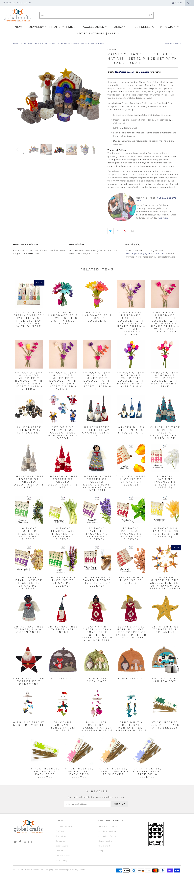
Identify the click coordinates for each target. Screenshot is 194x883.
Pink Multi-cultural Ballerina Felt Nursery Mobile (97, 704)
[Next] (100, 94)
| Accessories (93, 26)
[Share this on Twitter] (111, 231)
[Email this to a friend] (133, 231)
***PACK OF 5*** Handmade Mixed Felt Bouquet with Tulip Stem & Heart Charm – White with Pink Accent (165, 294)
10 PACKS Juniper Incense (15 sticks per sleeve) (28, 510)
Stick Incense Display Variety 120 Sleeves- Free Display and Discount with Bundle (28, 294)
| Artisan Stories (89, 33)
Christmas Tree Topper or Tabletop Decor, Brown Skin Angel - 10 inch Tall (97, 458)
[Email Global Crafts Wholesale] (30, 842)
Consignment (104, 846)
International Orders (107, 836)
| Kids (71, 26)
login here (144, 72)
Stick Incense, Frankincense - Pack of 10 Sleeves (147, 750)
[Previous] (18, 94)
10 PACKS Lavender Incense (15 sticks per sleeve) (97, 510)
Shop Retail (60, 851)
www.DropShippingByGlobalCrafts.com (144, 253)
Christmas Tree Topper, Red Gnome (63, 608)
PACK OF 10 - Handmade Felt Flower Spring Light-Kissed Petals (63, 294)
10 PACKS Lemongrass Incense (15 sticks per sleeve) (63, 510)
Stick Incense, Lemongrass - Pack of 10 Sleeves (45, 750)
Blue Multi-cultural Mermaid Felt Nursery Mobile (131, 704)
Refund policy (61, 860)
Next (177, 43)
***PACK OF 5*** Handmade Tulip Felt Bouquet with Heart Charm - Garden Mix (131, 354)
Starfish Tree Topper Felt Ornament (165, 608)
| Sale (111, 33)
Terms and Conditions (107, 826)
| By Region (167, 26)
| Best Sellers (143, 26)
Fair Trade (60, 831)
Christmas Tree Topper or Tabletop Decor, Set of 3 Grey (28, 458)
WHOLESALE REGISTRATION (17, 3)
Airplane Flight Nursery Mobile (28, 704)
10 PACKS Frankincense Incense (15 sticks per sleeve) (28, 559)
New (19, 26)
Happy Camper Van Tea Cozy (165, 660)
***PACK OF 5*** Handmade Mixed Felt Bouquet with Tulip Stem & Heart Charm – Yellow (28, 354)
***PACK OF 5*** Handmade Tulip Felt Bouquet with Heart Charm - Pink (165, 354)
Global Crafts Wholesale (29, 870)
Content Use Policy (106, 841)
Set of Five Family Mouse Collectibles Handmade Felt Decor (63, 409)
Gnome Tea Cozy (131, 660)
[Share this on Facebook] (118, 231)
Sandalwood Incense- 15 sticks (131, 559)
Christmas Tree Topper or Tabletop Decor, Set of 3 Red (63, 458)
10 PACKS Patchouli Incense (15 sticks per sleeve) (131, 510)
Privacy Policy (61, 836)
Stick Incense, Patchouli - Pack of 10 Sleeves (79, 750)
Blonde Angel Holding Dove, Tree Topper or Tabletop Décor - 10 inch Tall (131, 608)
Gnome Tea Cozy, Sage (97, 660)
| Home (55, 26)
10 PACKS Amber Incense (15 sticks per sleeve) (131, 458)
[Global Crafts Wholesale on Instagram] (25, 842)
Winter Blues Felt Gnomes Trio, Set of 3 (131, 409)
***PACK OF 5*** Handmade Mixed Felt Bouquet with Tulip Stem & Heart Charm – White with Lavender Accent (131, 294)
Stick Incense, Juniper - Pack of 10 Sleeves (165, 704)
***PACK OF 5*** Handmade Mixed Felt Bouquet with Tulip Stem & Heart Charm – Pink (97, 354)
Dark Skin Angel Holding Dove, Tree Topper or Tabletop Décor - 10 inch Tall (97, 608)
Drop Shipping (62, 846)
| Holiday (117, 26)
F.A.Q (100, 851)
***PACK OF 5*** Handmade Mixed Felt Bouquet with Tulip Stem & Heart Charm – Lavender (63, 354)
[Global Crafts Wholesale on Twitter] (15, 842)
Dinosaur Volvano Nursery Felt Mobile (63, 704)
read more (163, 218)
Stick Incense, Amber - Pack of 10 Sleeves (113, 750)
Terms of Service (62, 855)
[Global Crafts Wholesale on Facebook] (20, 842)
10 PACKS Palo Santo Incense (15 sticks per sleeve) (97, 559)
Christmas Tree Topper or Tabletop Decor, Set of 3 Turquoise (165, 409)
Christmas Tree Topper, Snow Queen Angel (28, 608)
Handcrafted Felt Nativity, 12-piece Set (28, 409)
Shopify (82, 870)
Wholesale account (125, 72)
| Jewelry (36, 26)
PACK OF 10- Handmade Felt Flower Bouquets (97, 294)
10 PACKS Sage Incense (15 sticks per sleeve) (63, 559)
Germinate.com (60, 870)
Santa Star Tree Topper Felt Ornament (28, 660)
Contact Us (60, 841)
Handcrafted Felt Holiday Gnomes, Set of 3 (97, 409)
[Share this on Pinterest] (125, 231)
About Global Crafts (64, 826)
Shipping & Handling (107, 831)
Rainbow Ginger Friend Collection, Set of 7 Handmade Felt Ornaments (165, 559)
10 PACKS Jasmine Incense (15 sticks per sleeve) (165, 458)
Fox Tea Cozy (63, 660)
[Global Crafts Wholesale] (98, 6)
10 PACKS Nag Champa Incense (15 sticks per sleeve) (165, 510)
